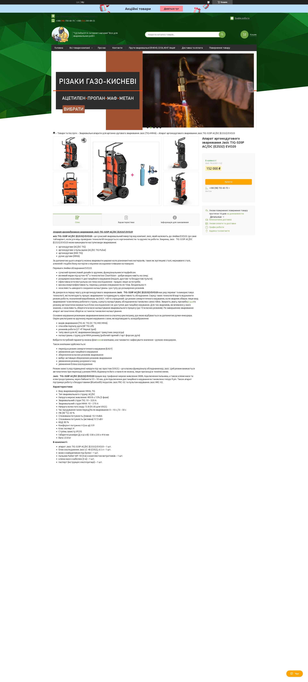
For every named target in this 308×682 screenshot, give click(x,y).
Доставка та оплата (192, 48)
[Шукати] (222, 34)
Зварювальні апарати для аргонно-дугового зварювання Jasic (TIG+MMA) (117, 133)
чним (99, 340)
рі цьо (190, 301)
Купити (228, 182)
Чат (297, 673)
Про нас (102, 48)
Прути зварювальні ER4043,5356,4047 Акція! (152, 48)
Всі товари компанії (80, 48)
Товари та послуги (67, 133)
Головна (59, 48)
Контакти (117, 48)
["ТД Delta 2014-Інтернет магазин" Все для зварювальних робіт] (60, 34)
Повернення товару (219, 48)
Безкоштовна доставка (220, 219)
